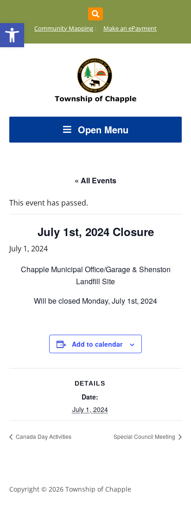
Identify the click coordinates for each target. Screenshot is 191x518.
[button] (12, 35)
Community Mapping (63, 28)
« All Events (95, 180)
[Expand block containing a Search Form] (95, 13)
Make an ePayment (130, 28)
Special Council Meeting (145, 436)
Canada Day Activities (42, 436)
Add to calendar (97, 344)
